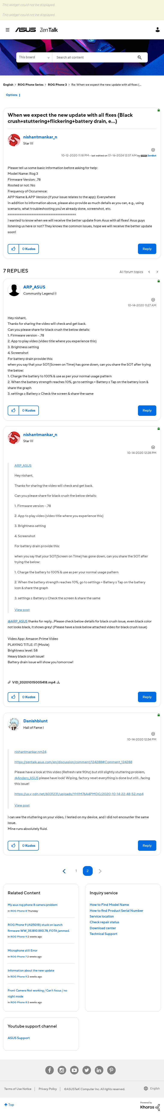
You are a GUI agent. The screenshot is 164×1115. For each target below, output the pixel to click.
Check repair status (104, 922)
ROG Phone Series (30, 85)
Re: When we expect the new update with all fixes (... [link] (106, 85)
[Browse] (9, 29)
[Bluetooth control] (157, 272)
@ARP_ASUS (18, 621)
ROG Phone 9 (18, 936)
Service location (102, 916)
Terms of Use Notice (17, 1089)
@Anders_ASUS (26, 778)
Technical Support (103, 934)
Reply (147, 249)
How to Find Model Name (109, 905)
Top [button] (11, 1105)
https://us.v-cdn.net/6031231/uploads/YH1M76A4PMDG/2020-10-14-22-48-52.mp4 (79, 794)
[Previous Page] (65, 871)
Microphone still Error (22, 951)
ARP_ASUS (23, 465)
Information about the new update (31, 971)
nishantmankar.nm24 (30, 752)
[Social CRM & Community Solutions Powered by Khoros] (150, 1106)
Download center (103, 928)
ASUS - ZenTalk (36, 30)
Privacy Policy (48, 1089)
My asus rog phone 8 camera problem (32, 905)
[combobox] (100, 57)
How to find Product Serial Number (116, 911)
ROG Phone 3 (57, 85)
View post (22, 610)
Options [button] (11, 95)
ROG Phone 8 (18, 911)
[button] (13, 248)
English (8, 85)
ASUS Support (19, 1038)
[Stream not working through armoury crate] (149, 272)
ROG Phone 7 (18, 956)
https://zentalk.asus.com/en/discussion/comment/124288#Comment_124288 (73, 762)
